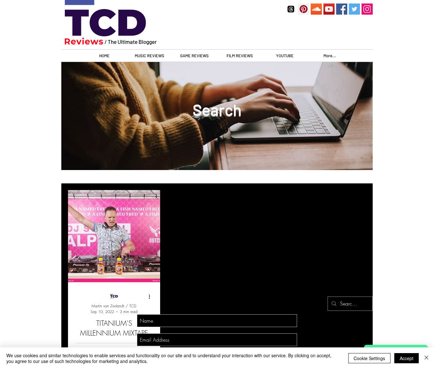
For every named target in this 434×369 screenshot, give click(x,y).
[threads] (290, 9)
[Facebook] (341, 9)
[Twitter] (354, 9)
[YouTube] (329, 9)
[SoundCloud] (316, 9)
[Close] (426, 358)
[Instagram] (367, 9)
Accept (406, 358)
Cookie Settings (369, 358)
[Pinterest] (303, 9)
